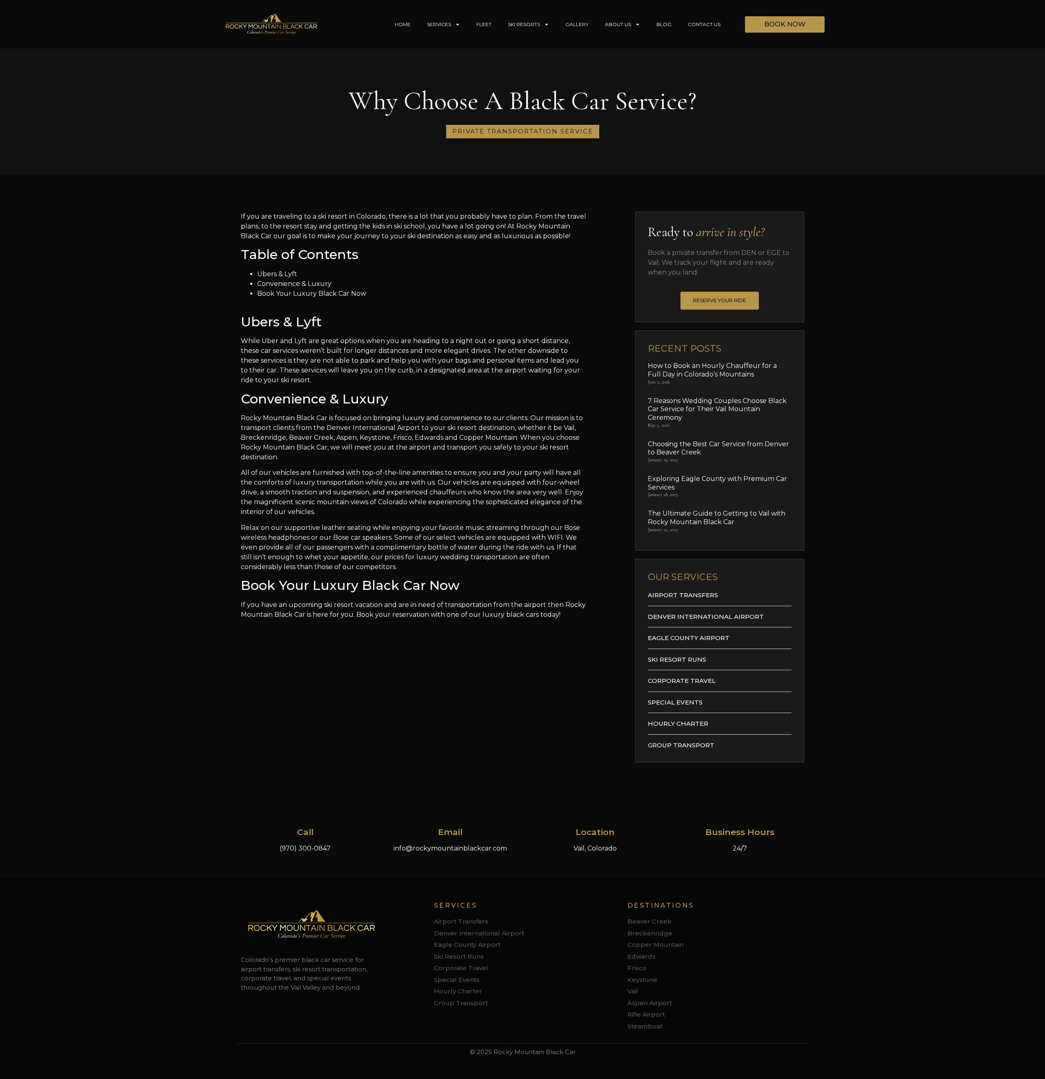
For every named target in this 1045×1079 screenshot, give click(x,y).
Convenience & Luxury (294, 284)
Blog (663, 24)
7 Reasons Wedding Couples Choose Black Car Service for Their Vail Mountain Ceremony (717, 409)
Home (403, 24)
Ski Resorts (524, 24)
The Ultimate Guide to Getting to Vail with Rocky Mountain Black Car (716, 518)
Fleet (483, 24)
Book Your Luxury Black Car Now (311, 293)
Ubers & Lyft (277, 274)
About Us (618, 24)
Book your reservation (392, 614)
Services (439, 24)
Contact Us (704, 24)
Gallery (577, 24)
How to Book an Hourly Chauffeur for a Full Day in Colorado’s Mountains (712, 370)
